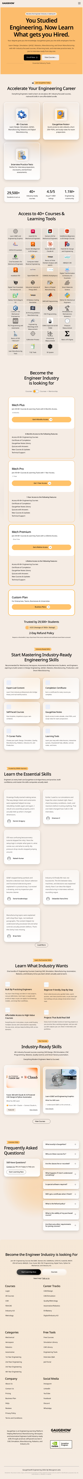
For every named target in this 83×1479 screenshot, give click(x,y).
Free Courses (49, 1337)
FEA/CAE (8, 1306)
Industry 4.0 (10, 1310)
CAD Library (48, 1347)
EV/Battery (48, 1310)
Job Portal (47, 1362)
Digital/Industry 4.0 (51, 1315)
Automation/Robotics (52, 1306)
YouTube (47, 1393)
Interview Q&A (49, 1357)
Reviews (8, 1408)
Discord (47, 1403)
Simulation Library (51, 1342)
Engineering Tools (50, 1352)
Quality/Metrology (51, 1301)
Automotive (9, 1352)
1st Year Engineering (13, 1357)
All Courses (9, 1296)
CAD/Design (48, 1291)
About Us (9, 1383)
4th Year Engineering (13, 1372)
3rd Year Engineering (13, 1367)
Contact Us (10, 1167)
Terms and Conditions (13, 1418)
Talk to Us (45, 1278)
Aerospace (9, 1342)
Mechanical (9, 1337)
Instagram (48, 1383)
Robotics (8, 1347)
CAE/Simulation (49, 1296)
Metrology (9, 1315)
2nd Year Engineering (13, 1362)
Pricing (8, 1393)
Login (7, 1291)
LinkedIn (47, 1388)
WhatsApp (48, 1408)
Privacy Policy (10, 1413)
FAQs (7, 1403)
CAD (7, 1301)
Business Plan (10, 1398)
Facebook (47, 1398)
